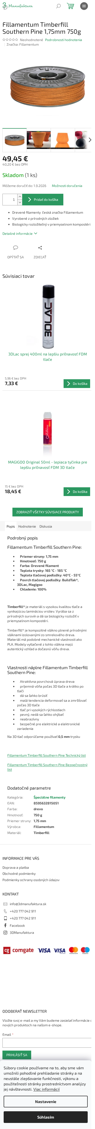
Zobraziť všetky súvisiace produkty (47, 512)
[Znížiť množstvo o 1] (19, 202)
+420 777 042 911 (23, 911)
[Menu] (84, 6)
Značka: (23, 44)
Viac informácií (46, 1089)
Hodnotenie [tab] (27, 526)
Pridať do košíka (46, 199)
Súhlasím (45, 1117)
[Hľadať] (58, 6)
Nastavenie (45, 1101)
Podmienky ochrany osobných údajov (30, 880)
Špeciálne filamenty (50, 797)
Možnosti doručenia (67, 186)
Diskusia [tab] (45, 526)
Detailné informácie (17, 233)
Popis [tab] (11, 526)
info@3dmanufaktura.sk (28, 904)
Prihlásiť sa (16, 1055)
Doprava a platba (15, 867)
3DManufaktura (22, 932)
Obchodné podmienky (19, 873)
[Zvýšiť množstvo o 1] (19, 197)
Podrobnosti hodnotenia (63, 40)
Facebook (17, 925)
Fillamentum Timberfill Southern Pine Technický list (46, 755)
